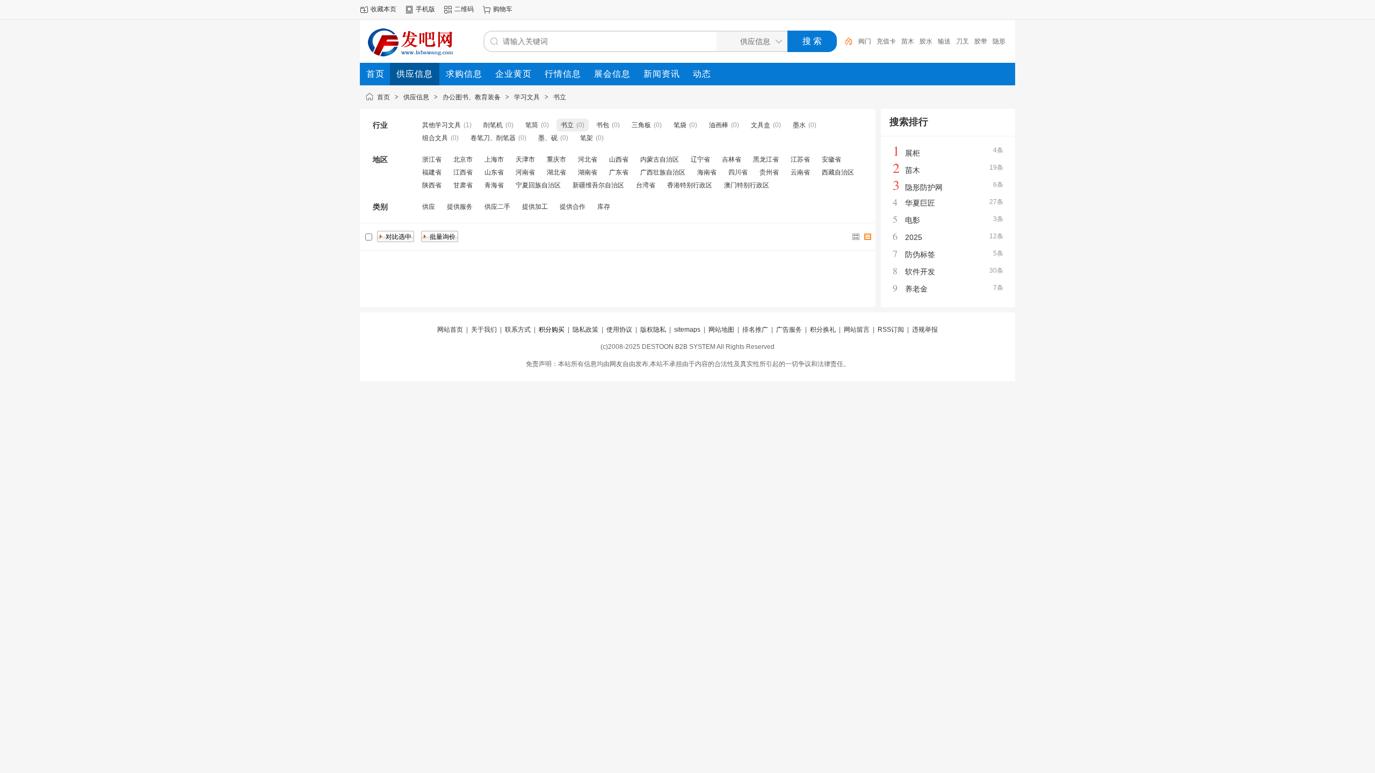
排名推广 (755, 329)
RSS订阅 (891, 329)
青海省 (494, 185)
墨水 (799, 125)
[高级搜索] (845, 41)
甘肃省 (463, 185)
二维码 (464, 9)
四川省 (738, 172)
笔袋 (680, 125)
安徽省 (831, 159)
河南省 (525, 172)
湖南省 (587, 172)
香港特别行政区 (689, 185)
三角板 (641, 125)
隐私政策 (585, 329)
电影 (912, 220)
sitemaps (687, 329)
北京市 (463, 159)
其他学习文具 (441, 125)
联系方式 (518, 329)
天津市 (525, 159)
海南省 (707, 172)
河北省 (587, 159)
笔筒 (531, 125)
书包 (602, 125)
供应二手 (497, 206)
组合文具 (435, 138)
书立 (559, 97)
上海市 (494, 159)
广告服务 (789, 329)
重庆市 (556, 159)
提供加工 (535, 206)
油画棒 (718, 125)
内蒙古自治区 (659, 159)
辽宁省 (700, 159)
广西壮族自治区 (662, 172)
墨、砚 (548, 138)
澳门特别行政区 (746, 185)
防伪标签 (920, 254)
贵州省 (769, 172)
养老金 (916, 289)
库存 (603, 206)
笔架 (586, 138)
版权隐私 (653, 329)
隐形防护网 (924, 187)
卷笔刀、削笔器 (493, 138)
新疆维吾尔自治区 (598, 185)
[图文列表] (868, 236)
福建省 (432, 172)
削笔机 (493, 125)
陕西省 (432, 185)
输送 (944, 41)
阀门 (864, 41)
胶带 (980, 41)
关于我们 (484, 329)
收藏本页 (383, 9)
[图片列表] (856, 236)
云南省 (800, 172)
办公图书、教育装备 (472, 97)
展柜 (912, 153)
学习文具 (527, 97)
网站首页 (450, 329)
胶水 (926, 41)
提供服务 (460, 206)
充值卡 (886, 41)
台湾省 (645, 185)
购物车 (502, 9)
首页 (383, 97)
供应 (428, 206)
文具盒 (760, 125)
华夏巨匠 (920, 203)
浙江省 (432, 159)
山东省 (494, 172)
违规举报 (925, 329)
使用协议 (619, 329)
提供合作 (572, 206)
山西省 (618, 159)
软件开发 (920, 271)
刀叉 (962, 41)
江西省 (463, 172)
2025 (913, 237)
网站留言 (857, 329)
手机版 (425, 9)
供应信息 (416, 97)
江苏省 (800, 159)
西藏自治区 (838, 172)
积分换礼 (823, 329)
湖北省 (556, 172)
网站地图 (721, 329)
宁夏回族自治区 (538, 185)
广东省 (618, 172)
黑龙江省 (766, 159)
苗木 (907, 41)
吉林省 (731, 159)
